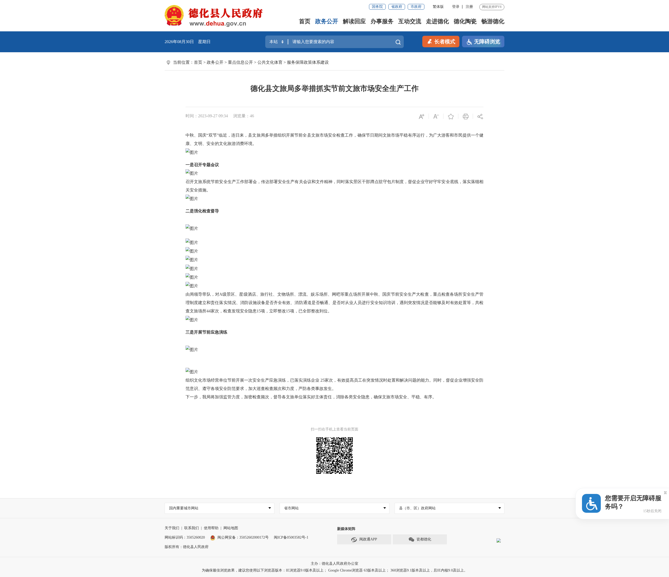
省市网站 (291, 508)
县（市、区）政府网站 (417, 508)
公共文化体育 (269, 62)
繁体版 (438, 7)
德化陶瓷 (465, 21)
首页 (304, 21)
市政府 (416, 7)
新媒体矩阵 (346, 529)
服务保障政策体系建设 (308, 62)
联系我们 (191, 528)
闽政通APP (368, 539)
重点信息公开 (240, 62)
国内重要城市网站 (183, 508)
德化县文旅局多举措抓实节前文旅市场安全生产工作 (334, 88)
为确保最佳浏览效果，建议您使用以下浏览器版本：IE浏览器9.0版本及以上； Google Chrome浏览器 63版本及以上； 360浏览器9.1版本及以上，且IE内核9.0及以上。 (335, 570)
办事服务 (382, 21)
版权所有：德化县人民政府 (187, 547)
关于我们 (172, 528)
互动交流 (409, 21)
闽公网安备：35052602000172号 (243, 537)
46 (252, 116)
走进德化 (437, 21)
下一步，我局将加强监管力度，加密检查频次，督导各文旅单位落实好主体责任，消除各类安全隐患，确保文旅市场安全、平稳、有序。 (311, 397)
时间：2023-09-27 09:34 (207, 116)
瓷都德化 (424, 539)
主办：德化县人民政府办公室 (334, 564)
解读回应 (354, 21)
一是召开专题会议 (202, 164)
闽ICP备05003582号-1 (291, 537)
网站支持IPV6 (491, 7)
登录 (455, 7)
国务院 (377, 7)
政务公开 (326, 21)
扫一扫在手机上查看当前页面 (334, 429)
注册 (469, 7)
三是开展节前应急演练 (206, 332)
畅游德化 (492, 21)
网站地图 (230, 528)
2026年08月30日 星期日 (188, 41)
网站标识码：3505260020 (185, 537)
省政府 (396, 7)
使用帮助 (211, 528)
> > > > (261, 62)
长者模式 (444, 41)
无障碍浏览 (487, 41)
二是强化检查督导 (202, 211)
